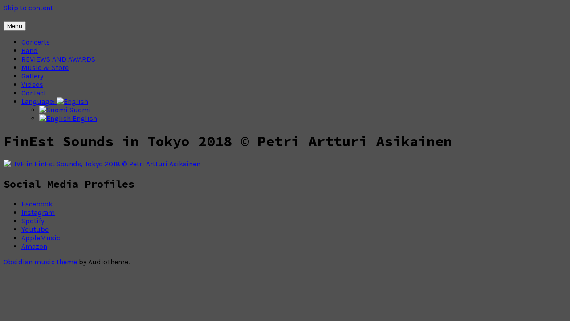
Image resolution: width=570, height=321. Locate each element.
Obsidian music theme (40, 262)
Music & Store (45, 67)
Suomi (79, 110)
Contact (33, 93)
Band (29, 50)
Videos (32, 84)
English (84, 118)
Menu (14, 26)
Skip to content (28, 8)
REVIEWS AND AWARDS (58, 59)
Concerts (35, 42)
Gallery (32, 76)
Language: (39, 101)
